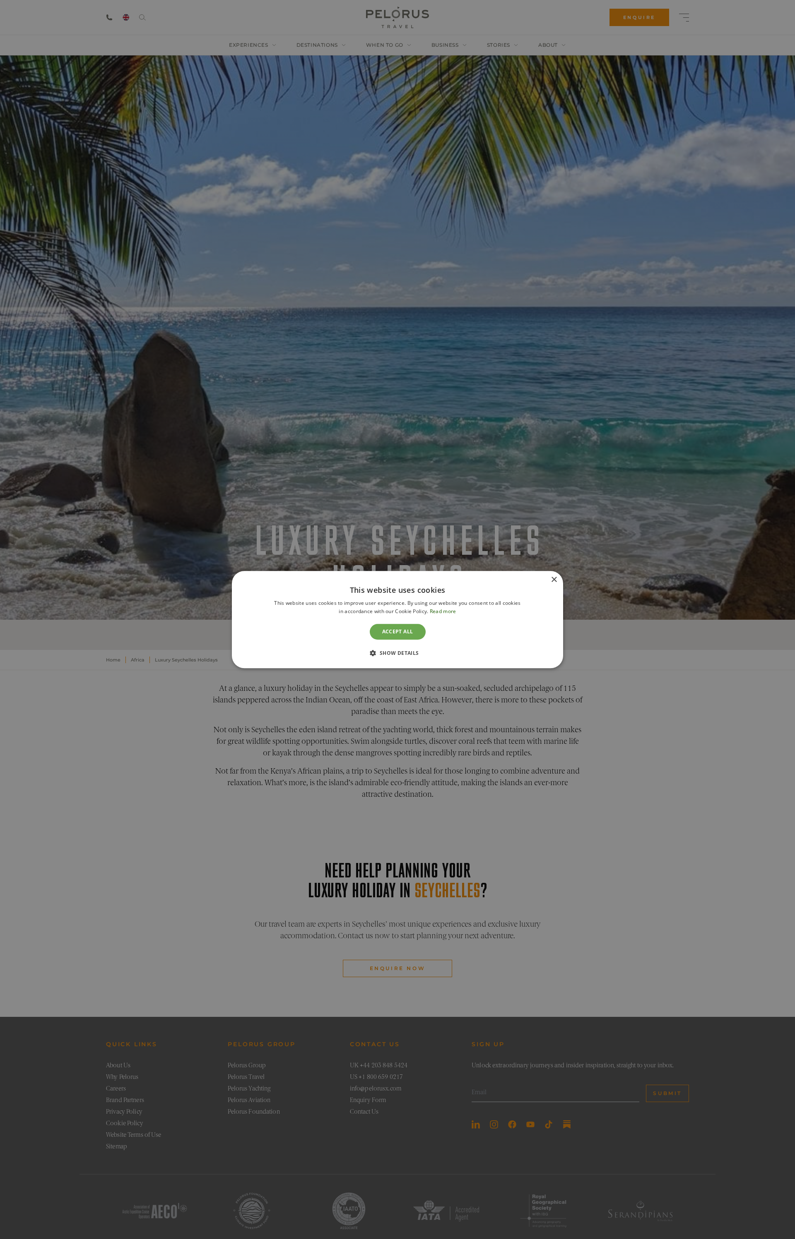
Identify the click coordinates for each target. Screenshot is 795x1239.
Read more (443, 611)
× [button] (554, 580)
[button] (397, 653)
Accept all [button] (397, 631)
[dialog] (397, 619)
